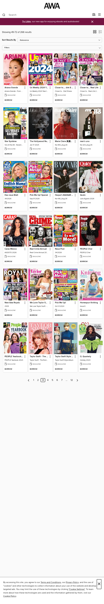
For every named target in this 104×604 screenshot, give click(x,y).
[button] (94, 32)
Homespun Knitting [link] (89, 303)
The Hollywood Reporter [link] (39, 141)
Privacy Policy (72, 582)
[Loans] (93, 15)
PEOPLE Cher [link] (86, 249)
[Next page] (77, 380)
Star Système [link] (11, 141)
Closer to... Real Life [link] (89, 87)
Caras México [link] (11, 249)
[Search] (4, 15)
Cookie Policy (9, 596)
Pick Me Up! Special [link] (39, 195)
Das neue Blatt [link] (11, 195)
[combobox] (46, 15)
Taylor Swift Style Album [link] (64, 356)
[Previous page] (28, 380)
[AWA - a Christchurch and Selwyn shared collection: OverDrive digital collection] (52, 5)
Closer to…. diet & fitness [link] (64, 87)
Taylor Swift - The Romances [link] (39, 356)
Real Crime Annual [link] (38, 249)
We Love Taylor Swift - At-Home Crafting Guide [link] (39, 303)
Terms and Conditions (51, 582)
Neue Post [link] (59, 249)
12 (72, 380)
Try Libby (26, 21)
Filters (6, 48)
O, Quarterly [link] (85, 356)
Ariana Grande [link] (11, 87)
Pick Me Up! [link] (60, 303)
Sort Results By (9, 40)
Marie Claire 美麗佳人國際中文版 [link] (64, 141)
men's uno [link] (85, 141)
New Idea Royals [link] (12, 303)
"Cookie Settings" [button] (77, 589)
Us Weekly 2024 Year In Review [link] (39, 87)
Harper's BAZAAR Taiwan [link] (64, 195)
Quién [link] (83, 195)
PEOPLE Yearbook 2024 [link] (14, 356)
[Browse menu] (99, 15)
